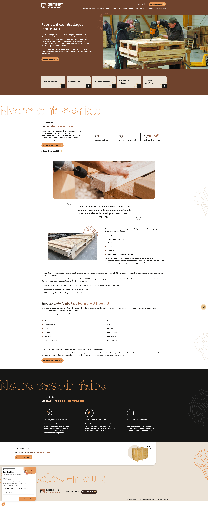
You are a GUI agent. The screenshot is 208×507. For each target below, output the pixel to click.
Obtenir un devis (48, 59)
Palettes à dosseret (115, 247)
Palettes (111, 243)
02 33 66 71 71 (87, 492)
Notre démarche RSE (50, 151)
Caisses (110, 235)
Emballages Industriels (116, 239)
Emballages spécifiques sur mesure (120, 254)
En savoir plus (63, 86)
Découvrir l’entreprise (51, 145)
